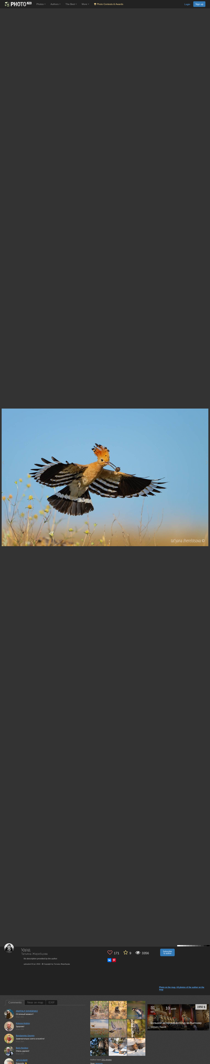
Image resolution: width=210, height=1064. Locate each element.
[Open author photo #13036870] (136, 1046)
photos (107, 1060)
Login (187, 4)
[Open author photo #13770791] (118, 1010)
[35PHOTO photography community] (18, 4)
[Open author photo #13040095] (118, 1046)
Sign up (199, 4)
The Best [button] (70, 4)
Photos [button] (40, 4)
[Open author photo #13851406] (99, 1010)
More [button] (85, 4)
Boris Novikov (22, 1048)
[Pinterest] (114, 960)
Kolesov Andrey (23, 1023)
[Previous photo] (3, 462)
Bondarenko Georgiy (25, 1036)
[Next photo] (207, 462)
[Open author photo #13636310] (99, 1028)
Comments (15, 1002)
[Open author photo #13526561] (136, 1028)
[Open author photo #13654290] (136, 1010)
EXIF (52, 1002)
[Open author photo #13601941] (118, 1028)
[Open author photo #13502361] (99, 1046)
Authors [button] (55, 4)
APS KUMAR (22, 1060)
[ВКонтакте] (109, 960)
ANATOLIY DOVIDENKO (27, 1011)
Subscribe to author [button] (167, 952)
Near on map (35, 1002)
